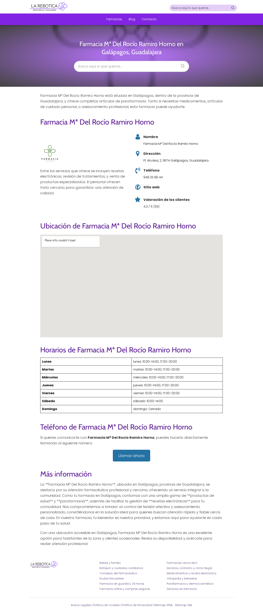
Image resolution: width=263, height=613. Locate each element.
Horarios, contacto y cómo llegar (189, 568)
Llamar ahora (131, 455)
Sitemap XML (183, 605)
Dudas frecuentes (112, 578)
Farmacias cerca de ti (182, 563)
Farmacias (114, 19)
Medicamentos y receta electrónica (191, 573)
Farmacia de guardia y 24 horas (122, 584)
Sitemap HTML (163, 605)
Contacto (149, 19)
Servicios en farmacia (182, 589)
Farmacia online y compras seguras (125, 589)
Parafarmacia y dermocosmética (190, 584)
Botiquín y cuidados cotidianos (121, 568)
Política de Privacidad (137, 605)
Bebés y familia (110, 563)
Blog (132, 19)
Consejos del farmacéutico (118, 573)
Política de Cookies (106, 605)
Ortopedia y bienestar (182, 578)
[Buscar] (233, 8)
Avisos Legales (81, 605)
